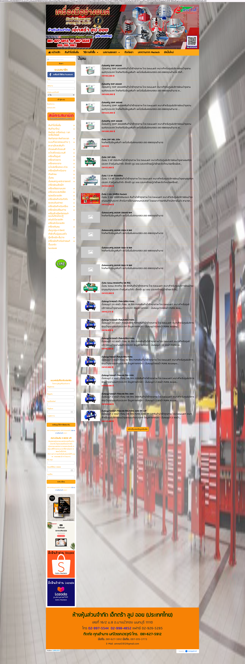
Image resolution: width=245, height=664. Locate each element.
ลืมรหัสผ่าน (50, 104)
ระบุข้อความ (51, 416)
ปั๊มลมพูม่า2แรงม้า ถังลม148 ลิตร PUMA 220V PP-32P (124, 411)
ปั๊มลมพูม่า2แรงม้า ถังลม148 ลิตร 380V (118, 394)
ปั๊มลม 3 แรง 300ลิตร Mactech (114, 194)
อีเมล (48, 79)
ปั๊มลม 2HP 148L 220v (111, 139)
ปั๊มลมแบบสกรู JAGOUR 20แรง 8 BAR (117, 230)
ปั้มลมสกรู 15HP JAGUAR (112, 84)
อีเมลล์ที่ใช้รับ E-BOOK (54, 467)
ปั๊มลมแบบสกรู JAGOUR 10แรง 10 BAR (117, 265)
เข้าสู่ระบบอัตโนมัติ (53, 92)
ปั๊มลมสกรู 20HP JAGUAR (112, 102)
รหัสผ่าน (50, 86)
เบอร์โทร (49, 474)
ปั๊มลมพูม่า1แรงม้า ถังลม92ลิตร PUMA (117, 357)
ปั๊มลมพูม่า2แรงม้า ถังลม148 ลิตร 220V (118, 375)
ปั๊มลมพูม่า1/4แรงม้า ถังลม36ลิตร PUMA (118, 301)
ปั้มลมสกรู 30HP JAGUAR (112, 121)
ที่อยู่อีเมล (50, 408)
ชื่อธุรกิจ (49, 394)
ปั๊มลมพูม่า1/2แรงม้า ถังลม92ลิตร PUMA (118, 338)
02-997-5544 (98, 628)
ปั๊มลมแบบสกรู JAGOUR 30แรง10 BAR (117, 212)
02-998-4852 (121, 628)
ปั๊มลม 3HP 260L (109, 157)
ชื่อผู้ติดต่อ (50, 387)
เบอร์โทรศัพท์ (51, 401)
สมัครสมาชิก (51, 107)
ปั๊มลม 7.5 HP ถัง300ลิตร (112, 175)
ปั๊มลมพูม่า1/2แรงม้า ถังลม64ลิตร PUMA (118, 320)
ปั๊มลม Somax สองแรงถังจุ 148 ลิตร (116, 283)
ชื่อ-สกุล (50, 459)
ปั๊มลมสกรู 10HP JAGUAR (112, 65)
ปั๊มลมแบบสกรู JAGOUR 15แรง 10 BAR (117, 248)
